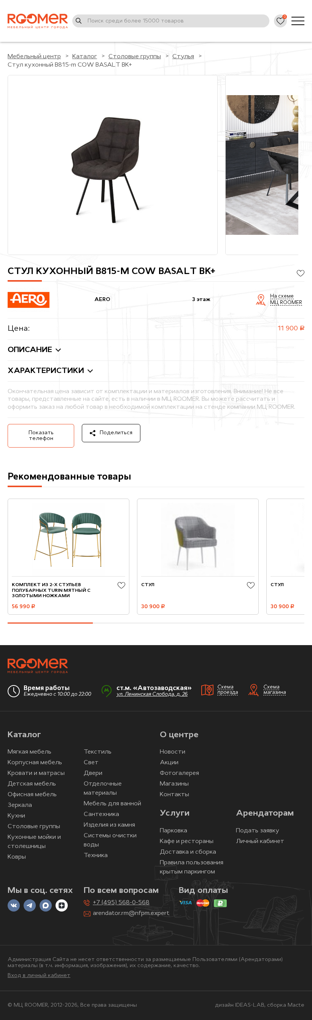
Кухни (16, 816)
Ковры (17, 857)
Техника (96, 856)
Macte (296, 1005)
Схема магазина (274, 690)
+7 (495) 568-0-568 (121, 903)
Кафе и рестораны (186, 841)
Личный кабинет (260, 841)
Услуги (174, 813)
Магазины (174, 784)
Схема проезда (227, 690)
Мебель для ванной (112, 804)
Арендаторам (265, 813)
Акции (169, 763)
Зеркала (20, 805)
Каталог (24, 735)
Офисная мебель (32, 795)
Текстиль (97, 752)
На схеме (282, 296)
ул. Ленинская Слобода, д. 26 (152, 694)
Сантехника (101, 814)
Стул (147, 585)
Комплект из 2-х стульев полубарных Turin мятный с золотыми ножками (51, 590)
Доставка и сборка (188, 852)
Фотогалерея (179, 773)
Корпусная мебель (35, 763)
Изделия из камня (109, 825)
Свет (91, 763)
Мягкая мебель (29, 752)
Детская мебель (32, 784)
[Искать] (78, 20)
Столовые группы (34, 827)
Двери (93, 773)
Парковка (173, 831)
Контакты (174, 795)
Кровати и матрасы (36, 773)
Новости (172, 752)
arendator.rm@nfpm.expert (131, 913)
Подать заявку (257, 831)
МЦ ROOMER (286, 303)
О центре (179, 735)
